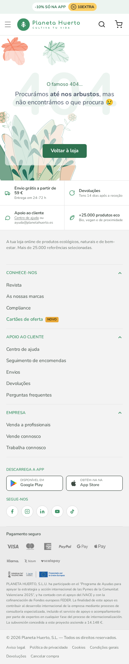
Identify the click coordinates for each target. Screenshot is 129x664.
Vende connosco (23, 436)
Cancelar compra (45, 656)
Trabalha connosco (26, 447)
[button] (8, 24)
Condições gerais (104, 647)
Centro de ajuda (26, 217)
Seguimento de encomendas (36, 360)
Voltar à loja (65, 150)
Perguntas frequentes (29, 395)
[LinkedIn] (42, 511)
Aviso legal (15, 647)
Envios (13, 372)
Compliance (18, 308)
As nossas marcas (25, 296)
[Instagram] (27, 511)
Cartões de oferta (31, 319)
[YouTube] (57, 511)
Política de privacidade (49, 647)
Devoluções (18, 383)
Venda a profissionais (28, 425)
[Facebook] (12, 511)
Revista (14, 285)
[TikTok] (72, 511)
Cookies (78, 647)
